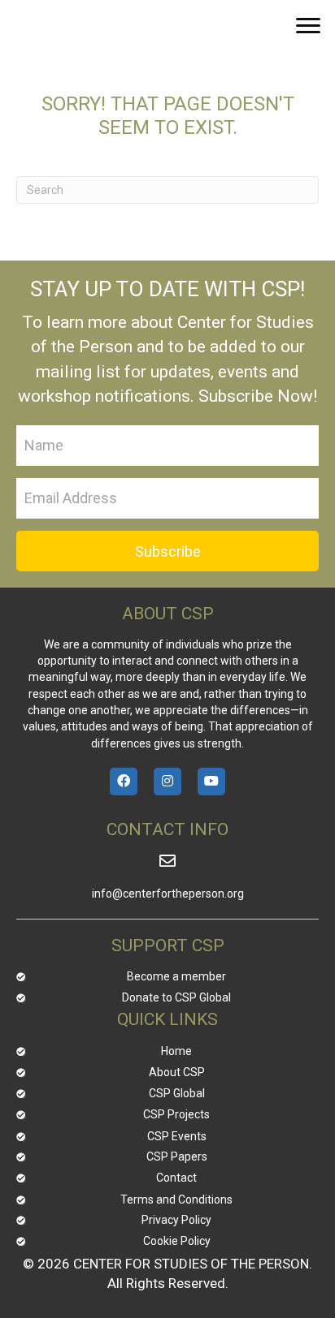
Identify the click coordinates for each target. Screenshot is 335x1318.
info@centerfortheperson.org (168, 893)
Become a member (176, 976)
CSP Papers (176, 1156)
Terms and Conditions (176, 1199)
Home (176, 1050)
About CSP (177, 1072)
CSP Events (177, 1136)
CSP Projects (176, 1114)
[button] (308, 26)
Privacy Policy (176, 1219)
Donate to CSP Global (176, 997)
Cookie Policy (177, 1240)
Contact (176, 1177)
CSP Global (177, 1093)
